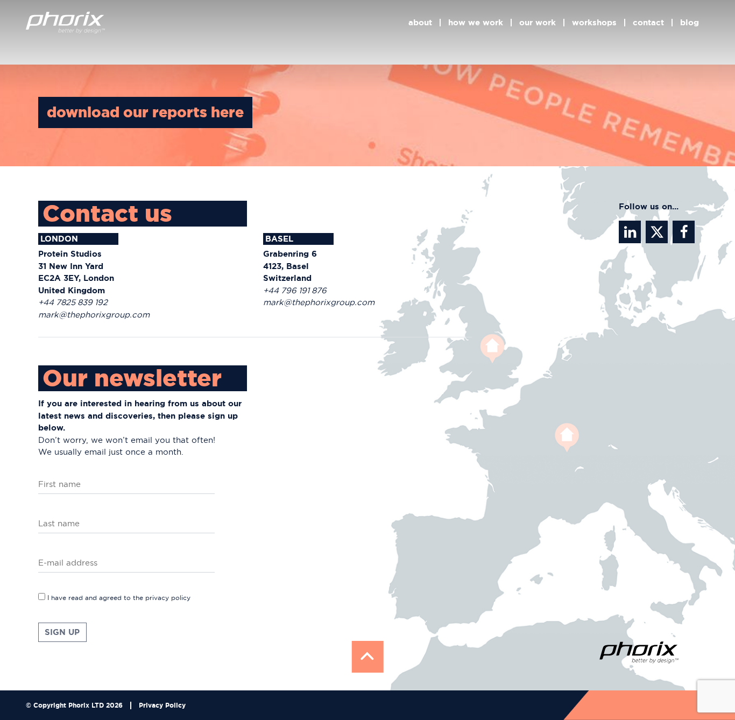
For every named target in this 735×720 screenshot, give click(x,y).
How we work (475, 22)
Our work (537, 22)
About (420, 22)
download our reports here (145, 112)
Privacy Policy (162, 705)
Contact (648, 22)
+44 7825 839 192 (73, 302)
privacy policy (167, 598)
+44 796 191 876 (295, 290)
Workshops (594, 22)
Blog (689, 22)
